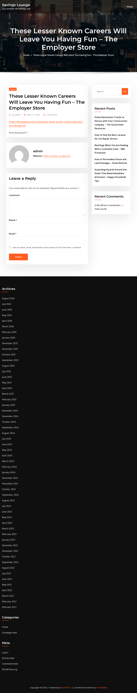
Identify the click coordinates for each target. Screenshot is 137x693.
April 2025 (7, 388)
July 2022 (6, 573)
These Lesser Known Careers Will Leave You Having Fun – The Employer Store (73, 55)
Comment (14, 195)
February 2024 (9, 466)
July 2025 (6, 371)
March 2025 (8, 393)
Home (130, 6)
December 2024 (10, 410)
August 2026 (8, 298)
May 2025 (7, 382)
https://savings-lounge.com (56, 155)
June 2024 (7, 444)
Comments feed (10, 663)
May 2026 (7, 315)
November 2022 (10, 550)
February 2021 (9, 607)
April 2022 (7, 590)
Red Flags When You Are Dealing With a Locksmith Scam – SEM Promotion (111, 149)
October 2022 (9, 556)
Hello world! (100, 209)
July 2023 (6, 506)
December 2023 (10, 478)
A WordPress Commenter (107, 205)
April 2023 (7, 522)
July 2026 (6, 304)
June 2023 (7, 511)
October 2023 (9, 489)
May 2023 (7, 517)
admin (16, 114)
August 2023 (8, 500)
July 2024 (6, 438)
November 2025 (10, 348)
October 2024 (9, 421)
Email (12, 233)
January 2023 (8, 539)
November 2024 (10, 416)
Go (124, 91)
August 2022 (8, 567)
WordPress (66, 687)
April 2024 (7, 455)
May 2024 (7, 449)
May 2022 (7, 584)
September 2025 (10, 360)
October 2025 (9, 354)
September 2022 (10, 562)
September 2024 (10, 427)
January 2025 (8, 405)
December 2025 (10, 343)
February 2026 (9, 332)
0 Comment (51, 114)
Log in (5, 652)
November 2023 (10, 483)
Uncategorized (9, 632)
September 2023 (10, 494)
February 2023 (9, 534)
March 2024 (8, 461)
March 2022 (8, 595)
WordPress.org (9, 669)
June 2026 (7, 309)
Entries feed (8, 658)
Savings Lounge (16, 5)
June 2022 (7, 579)
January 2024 (8, 472)
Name (13, 220)
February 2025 (9, 399)
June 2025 (7, 376)
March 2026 (8, 326)
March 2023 (8, 528)
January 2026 (8, 337)
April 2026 (7, 320)
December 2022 (10, 545)
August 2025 (8, 365)
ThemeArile (101, 687)
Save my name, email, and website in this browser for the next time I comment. (46, 247)
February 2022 (9, 601)
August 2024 (8, 433)
